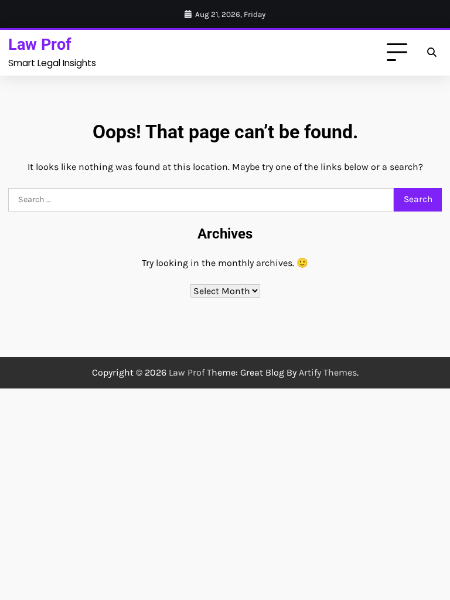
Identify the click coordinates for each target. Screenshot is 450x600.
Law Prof (39, 44)
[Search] (431, 52)
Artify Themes (328, 372)
